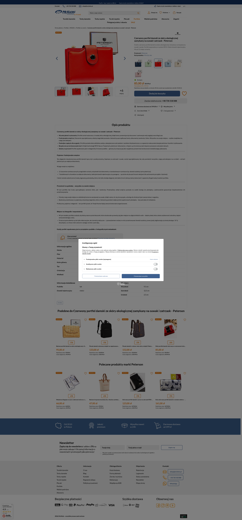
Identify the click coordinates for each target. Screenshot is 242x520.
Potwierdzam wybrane (101, 276)
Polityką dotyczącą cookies (125, 250)
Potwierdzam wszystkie (141, 276)
